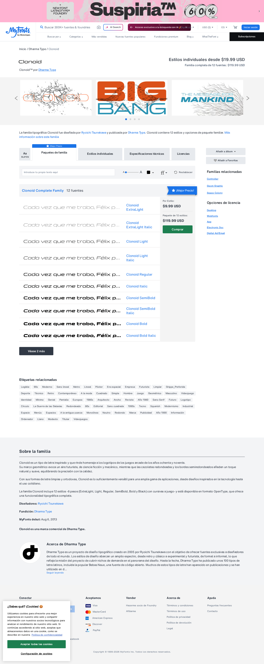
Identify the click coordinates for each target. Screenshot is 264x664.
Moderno (47, 387)
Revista (129, 399)
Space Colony (215, 193)
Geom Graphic (215, 186)
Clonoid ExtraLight (134, 207)
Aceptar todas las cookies (36, 644)
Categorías (75, 36)
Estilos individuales (100, 154)
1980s (90, 399)
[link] (41, 27)
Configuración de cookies (36, 654)
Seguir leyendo (55, 572)
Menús (38, 412)
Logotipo (186, 399)
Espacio (25, 412)
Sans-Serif (159, 399)
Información (177, 412)
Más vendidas (99, 36)
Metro (76, 387)
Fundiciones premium (166, 36)
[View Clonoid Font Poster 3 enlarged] (207, 98)
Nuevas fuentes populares (130, 36)
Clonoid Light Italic (137, 258)
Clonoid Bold (136, 323)
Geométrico (154, 393)
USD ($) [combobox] (206, 27)
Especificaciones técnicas (147, 154)
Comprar (177, 229)
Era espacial (114, 387)
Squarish (155, 406)
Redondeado (73, 406)
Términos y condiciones (180, 605)
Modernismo (171, 406)
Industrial (188, 406)
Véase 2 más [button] (36, 351)
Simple (115, 393)
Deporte (25, 393)
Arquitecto (103, 399)
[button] (259, 11)
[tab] (126, 119)
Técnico (38, 393)
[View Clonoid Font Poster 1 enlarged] (56, 98)
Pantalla (63, 399)
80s (87, 406)
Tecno (142, 406)
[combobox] (80, 27)
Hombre (128, 393)
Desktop (211, 210)
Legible (25, 387)
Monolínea (92, 412)
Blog (189, 36)
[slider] (132, 172)
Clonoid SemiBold (140, 297)
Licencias (183, 154)
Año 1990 (161, 412)
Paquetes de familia (54, 152)
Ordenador (27, 419)
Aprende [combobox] (186, 27)
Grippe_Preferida (175, 387)
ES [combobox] (223, 27)
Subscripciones (246, 36)
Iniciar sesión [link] (251, 27)
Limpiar (158, 387)
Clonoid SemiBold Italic (140, 310)
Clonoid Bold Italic (141, 335)
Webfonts (212, 216)
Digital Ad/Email (216, 233)
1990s (131, 406)
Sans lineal (63, 387)
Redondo (120, 412)
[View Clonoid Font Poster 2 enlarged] (131, 98)
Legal (170, 628)
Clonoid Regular (139, 274)
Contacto (212, 611)
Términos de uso (176, 611)
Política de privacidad (178, 617)
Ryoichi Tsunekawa (93, 132)
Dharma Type (37, 49)
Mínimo (40, 399)
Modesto (53, 419)
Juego (140, 393)
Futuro (172, 399)
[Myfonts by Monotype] (18, 32)
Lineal (87, 387)
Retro (51, 393)
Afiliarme (131, 611)
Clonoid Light (137, 241)
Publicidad (146, 412)
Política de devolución (179, 622)
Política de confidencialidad (47, 635)
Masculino (171, 393)
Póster (99, 387)
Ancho (117, 399)
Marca (132, 412)
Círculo (25, 406)
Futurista (144, 387)
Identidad (26, 399)
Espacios (51, 412)
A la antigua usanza (71, 412)
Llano (40, 419)
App (209, 221)
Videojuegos (81, 419)
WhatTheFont (209, 36)
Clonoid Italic (137, 286)
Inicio (22, 49)
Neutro (106, 412)
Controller (212, 179)
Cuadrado (101, 393)
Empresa (130, 387)
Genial (51, 399)
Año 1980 (143, 399)
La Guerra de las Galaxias (47, 406)
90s (36, 387)
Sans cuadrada (115, 406)
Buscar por (53, 36)
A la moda (86, 393)
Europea (77, 399)
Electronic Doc (215, 227)
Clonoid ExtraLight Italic (139, 225)
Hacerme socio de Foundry (141, 605)
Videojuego (187, 393)
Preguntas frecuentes (219, 605)
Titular (65, 419)
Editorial (98, 406)
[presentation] (16, 98)
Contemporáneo (67, 393)
